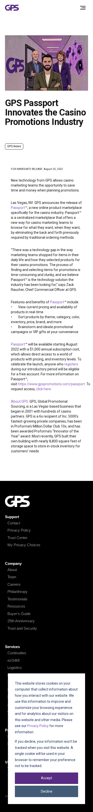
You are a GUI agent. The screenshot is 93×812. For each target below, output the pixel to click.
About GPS (19, 401)
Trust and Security (22, 628)
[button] (83, 7)
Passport (18, 208)
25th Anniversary (21, 621)
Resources (16, 606)
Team (11, 577)
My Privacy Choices (23, 545)
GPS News (14, 146)
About (12, 570)
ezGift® (13, 660)
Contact (13, 523)
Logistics (14, 667)
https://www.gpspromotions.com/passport (51, 384)
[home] (13, 8)
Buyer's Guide (19, 614)
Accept (46, 778)
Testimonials (17, 599)
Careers (14, 584)
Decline (46, 791)
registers (71, 364)
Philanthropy (17, 591)
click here (43, 389)
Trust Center (17, 538)
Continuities (16, 653)
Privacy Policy (38, 726)
